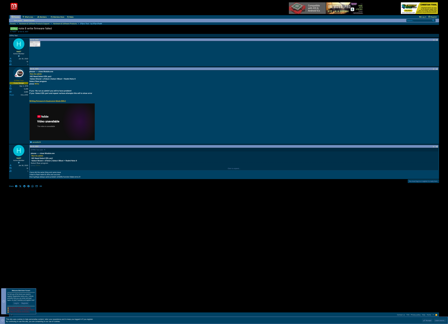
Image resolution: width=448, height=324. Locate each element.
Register (24, 303)
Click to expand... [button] (234, 168)
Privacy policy (416, 315)
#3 (437, 147)
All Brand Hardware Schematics (19, 312)
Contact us (401, 315)
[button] (34, 17)
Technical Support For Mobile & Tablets (22, 310)
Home (429, 315)
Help (423, 315)
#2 (437, 69)
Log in (16, 303)
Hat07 (14, 31)
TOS (407, 315)
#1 (437, 40)
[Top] (433, 315)
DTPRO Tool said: (37, 150)
